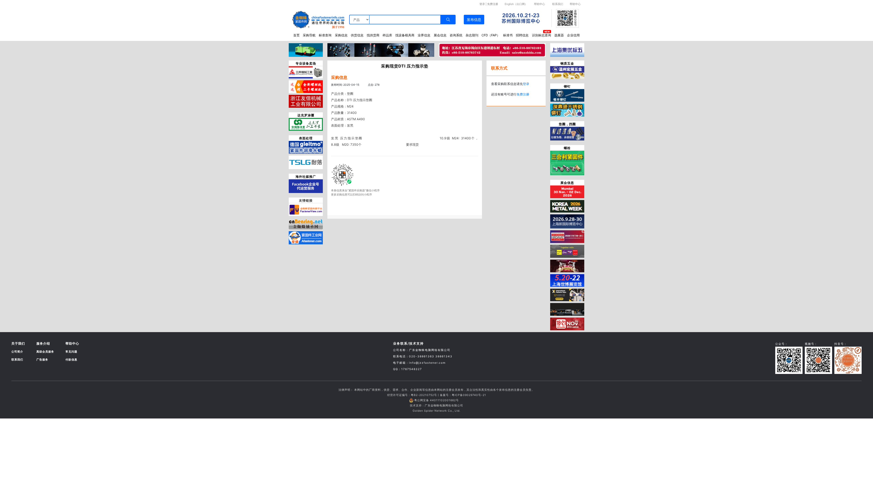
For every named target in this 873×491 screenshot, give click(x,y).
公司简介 (17, 351)
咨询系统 (456, 35)
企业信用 (573, 35)
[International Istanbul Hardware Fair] (567, 236)
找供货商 (373, 35)
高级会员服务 (45, 351)
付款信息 (71, 359)
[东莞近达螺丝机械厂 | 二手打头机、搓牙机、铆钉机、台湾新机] (306, 86)
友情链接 (306, 200)
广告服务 (42, 359)
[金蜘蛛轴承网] (306, 223)
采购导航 (309, 35)
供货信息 (357, 35)
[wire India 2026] (567, 191)
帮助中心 (539, 4)
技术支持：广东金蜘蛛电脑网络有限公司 (436, 405)
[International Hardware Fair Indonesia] (567, 251)
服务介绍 (43, 343)
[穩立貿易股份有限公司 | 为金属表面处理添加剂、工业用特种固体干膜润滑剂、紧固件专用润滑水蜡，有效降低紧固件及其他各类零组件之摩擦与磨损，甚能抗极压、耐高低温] (306, 147)
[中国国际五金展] (567, 221)
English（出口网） (516, 4)
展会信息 (440, 35)
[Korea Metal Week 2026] (567, 206)
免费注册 (492, 4)
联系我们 (557, 4)
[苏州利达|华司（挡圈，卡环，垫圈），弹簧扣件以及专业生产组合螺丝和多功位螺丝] (567, 133)
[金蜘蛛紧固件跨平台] (306, 209)
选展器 (559, 35)
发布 (474, 19)
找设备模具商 (404, 35)
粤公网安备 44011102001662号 (436, 400)
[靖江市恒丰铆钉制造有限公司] (567, 95)
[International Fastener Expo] (567, 294)
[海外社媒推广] (306, 185)
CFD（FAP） (491, 35)
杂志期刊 (472, 35)
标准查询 (325, 35)
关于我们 (18, 343)
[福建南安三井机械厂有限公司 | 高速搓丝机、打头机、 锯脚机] (306, 72)
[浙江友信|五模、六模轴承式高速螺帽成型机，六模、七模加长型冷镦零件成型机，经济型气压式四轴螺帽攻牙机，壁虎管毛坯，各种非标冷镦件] (306, 101)
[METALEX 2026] (567, 323)
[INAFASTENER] (567, 309)
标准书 (508, 35)
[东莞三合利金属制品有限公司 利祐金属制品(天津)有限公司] (567, 162)
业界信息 (424, 35)
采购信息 (341, 35)
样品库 (387, 35)
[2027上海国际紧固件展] (567, 280)
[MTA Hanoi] (567, 265)
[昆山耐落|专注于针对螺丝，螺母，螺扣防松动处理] (306, 162)
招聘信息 (522, 35)
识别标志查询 (541, 35)
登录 (482, 4)
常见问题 (71, 351)
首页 (296, 35)
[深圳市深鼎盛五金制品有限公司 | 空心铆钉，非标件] (567, 110)
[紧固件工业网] (306, 237)
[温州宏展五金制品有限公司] (567, 72)
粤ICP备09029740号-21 (469, 395)
